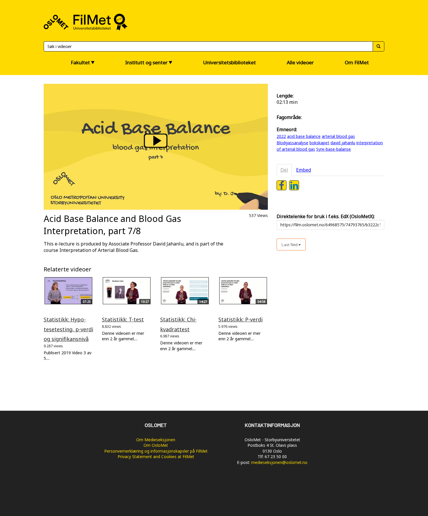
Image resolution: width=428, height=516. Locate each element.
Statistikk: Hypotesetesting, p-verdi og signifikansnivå (68, 329)
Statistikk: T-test (123, 319)
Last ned (290, 244)
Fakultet (80, 62)
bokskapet (319, 142)
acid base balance (304, 136)
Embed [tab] (303, 170)
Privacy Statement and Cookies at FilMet (156, 456)
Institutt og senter (146, 62)
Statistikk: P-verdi (240, 319)
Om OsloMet (156, 445)
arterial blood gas (338, 136)
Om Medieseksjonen (155, 439)
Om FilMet (357, 62)
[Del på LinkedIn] (294, 185)
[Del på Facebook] (281, 185)
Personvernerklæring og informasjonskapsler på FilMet (156, 451)
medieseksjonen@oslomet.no (279, 462)
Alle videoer (300, 62)
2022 (281, 136)
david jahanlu (342, 142)
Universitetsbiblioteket (229, 62)
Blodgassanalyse (292, 142)
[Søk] (378, 46)
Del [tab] (284, 170)
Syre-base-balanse (333, 149)
